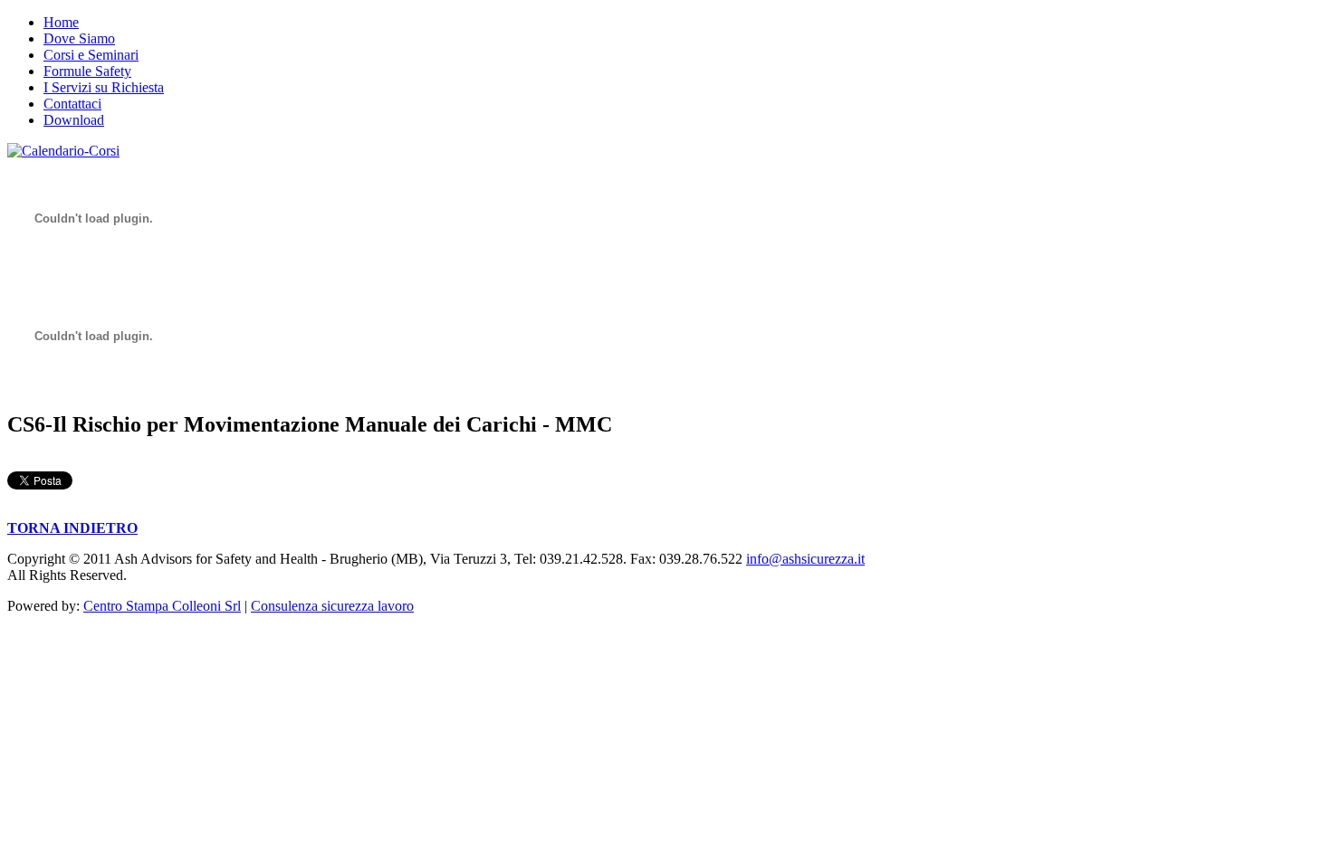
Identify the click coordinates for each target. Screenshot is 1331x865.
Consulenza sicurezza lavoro (332, 605)
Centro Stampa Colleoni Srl (162, 605)
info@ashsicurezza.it (805, 558)
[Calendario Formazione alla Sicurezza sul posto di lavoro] (63, 150)
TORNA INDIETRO (72, 528)
